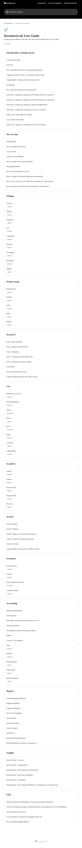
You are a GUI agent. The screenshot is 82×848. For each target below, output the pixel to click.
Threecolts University (70, 3)
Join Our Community (55, 3)
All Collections (8, 23)
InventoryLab (42, 3)
